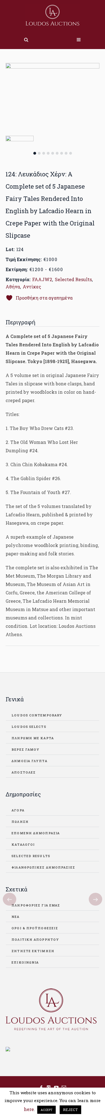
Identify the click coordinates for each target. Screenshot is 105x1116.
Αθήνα (13, 287)
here (29, 1109)
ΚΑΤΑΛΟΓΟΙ (23, 844)
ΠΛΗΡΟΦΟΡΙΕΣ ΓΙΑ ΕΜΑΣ (35, 905)
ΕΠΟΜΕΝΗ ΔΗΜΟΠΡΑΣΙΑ (35, 833)
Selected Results (73, 279)
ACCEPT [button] (46, 1110)
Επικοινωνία (25, 962)
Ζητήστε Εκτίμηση (32, 951)
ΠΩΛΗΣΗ (20, 822)
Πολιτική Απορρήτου (35, 939)
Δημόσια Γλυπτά (29, 761)
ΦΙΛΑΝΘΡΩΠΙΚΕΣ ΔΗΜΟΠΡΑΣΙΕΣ (43, 867)
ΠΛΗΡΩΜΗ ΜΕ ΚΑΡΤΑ (32, 738)
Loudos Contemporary (36, 715)
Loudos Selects (28, 726)
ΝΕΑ (15, 917)
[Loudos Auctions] (52, 15)
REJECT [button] (70, 1109)
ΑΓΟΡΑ (17, 810)
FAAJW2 (42, 279)
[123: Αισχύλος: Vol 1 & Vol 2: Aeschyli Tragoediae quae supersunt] (9, 899)
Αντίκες (32, 287)
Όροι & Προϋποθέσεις (34, 928)
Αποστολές (23, 772)
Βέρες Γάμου (25, 749)
